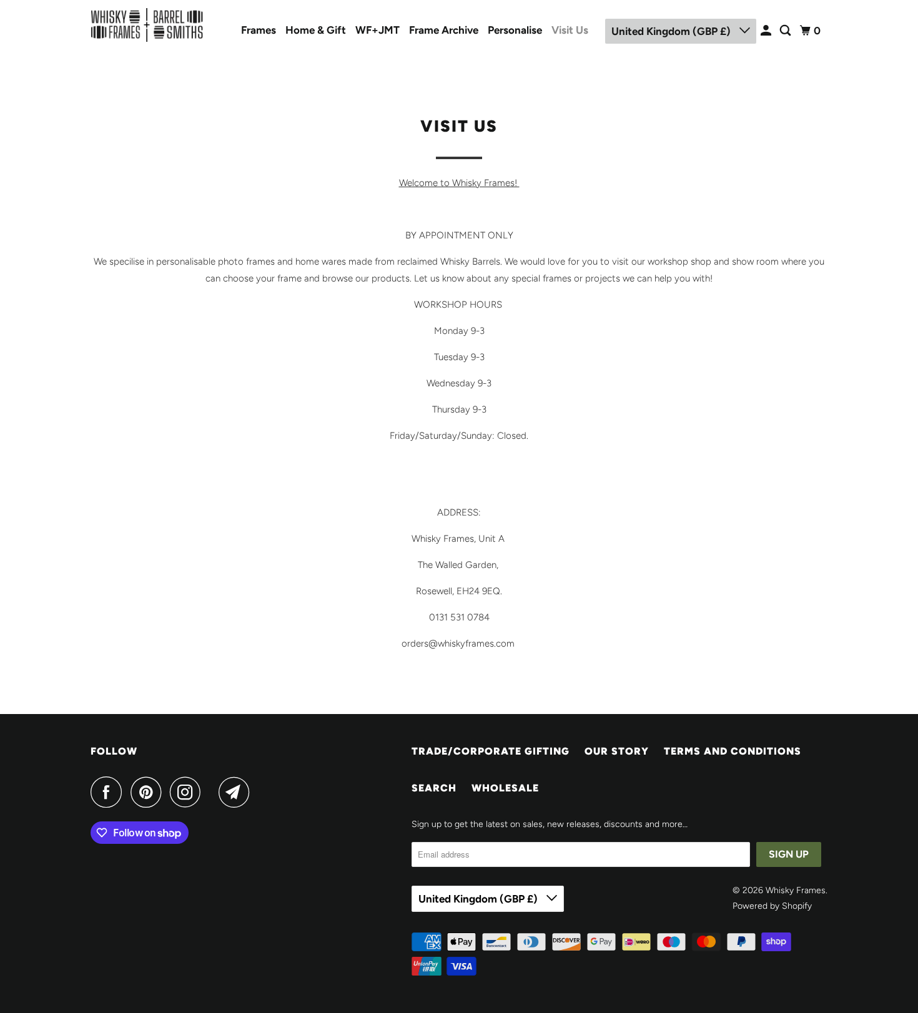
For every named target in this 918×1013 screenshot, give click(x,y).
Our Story (617, 751)
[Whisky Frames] (147, 25)
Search (434, 788)
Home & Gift (315, 30)
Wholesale (505, 788)
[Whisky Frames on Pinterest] (149, 792)
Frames (258, 30)
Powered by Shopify (772, 906)
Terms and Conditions (732, 751)
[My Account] (767, 31)
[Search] (786, 31)
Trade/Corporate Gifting (491, 751)
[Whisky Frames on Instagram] (188, 792)
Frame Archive (443, 30)
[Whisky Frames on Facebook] (109, 792)
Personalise (515, 30)
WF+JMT (377, 30)
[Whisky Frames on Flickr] (213, 792)
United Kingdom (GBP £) (672, 31)
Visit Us (569, 30)
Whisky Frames (796, 890)
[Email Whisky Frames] (237, 792)
